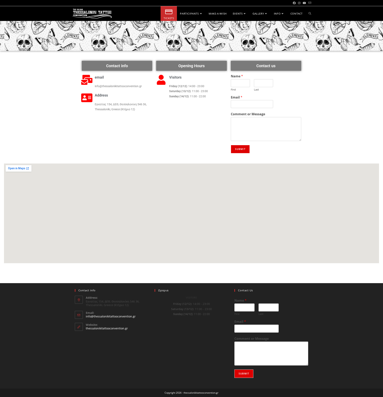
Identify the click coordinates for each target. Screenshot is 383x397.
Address (101, 95)
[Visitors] (161, 80)
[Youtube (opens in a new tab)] (304, 3)
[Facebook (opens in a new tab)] (294, 3)
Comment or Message (248, 114)
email (99, 77)
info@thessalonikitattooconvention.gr (111, 316)
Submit (240, 149)
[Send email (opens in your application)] (309, 3)
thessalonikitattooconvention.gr (107, 328)
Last (256, 89)
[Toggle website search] (310, 13)
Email (236, 97)
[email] (87, 80)
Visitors (175, 77)
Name (237, 76)
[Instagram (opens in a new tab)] (299, 3)
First (233, 89)
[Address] (87, 98)
